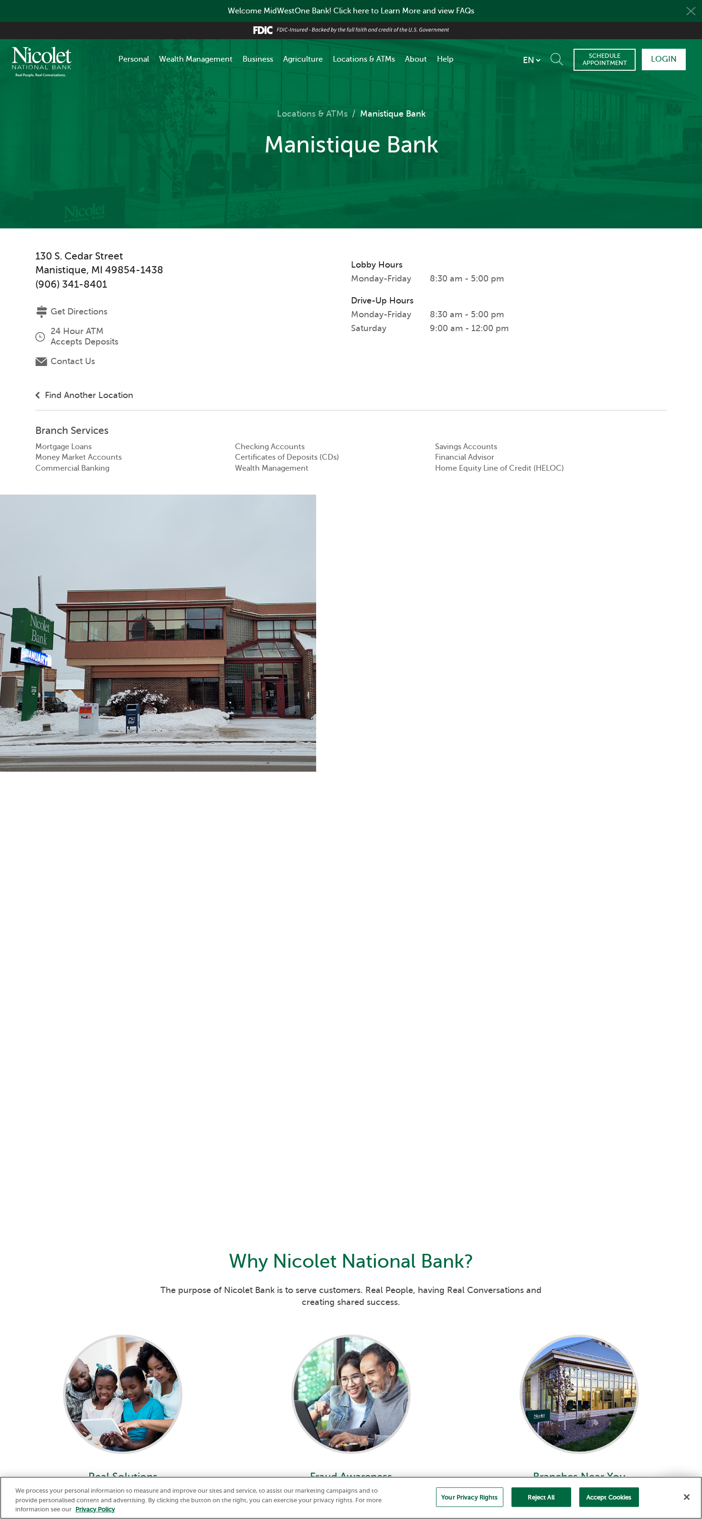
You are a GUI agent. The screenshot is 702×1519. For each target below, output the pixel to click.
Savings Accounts (466, 446)
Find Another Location (89, 395)
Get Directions (79, 311)
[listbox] (531, 60)
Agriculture (303, 59)
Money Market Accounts (78, 457)
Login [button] (664, 59)
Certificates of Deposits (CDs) (287, 457)
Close (691, 11)
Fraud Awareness (351, 1438)
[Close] (686, 1497)
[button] (559, 57)
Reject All (541, 1496)
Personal (133, 59)
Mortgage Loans (63, 446)
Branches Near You (579, 1438)
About (416, 59)
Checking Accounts (270, 446)
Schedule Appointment (605, 59)
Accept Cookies (609, 1496)
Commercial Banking (72, 468)
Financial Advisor (464, 457)
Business (258, 59)
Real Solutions (123, 1438)
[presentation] (122, 1382)
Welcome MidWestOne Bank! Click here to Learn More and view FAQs (351, 11)
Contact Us (73, 361)
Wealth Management (196, 59)
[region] (351, 1497)
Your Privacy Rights (469, 1496)
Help (445, 59)
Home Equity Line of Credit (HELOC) (499, 468)
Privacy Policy (95, 1509)
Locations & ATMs (364, 59)
